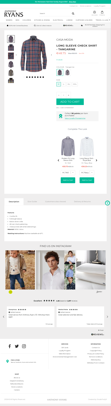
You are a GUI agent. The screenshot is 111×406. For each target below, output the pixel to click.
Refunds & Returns (16, 384)
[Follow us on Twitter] (18, 346)
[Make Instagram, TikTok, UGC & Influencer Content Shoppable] (99, 292)
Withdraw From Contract (95, 363)
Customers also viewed (55, 202)
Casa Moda (64, 39)
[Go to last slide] (58, 160)
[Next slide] (96, 160)
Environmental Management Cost (65, 357)
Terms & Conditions (95, 357)
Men (17, 20)
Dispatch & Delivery (17, 381)
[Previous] (16, 55)
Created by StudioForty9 (97, 399)
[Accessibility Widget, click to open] (107, 203)
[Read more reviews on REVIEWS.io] (97, 335)
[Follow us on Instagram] (25, 346)
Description (14, 202)
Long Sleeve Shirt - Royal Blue (87, 159)
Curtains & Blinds (84, 20)
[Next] (51, 55)
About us (17, 378)
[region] (55, 316)
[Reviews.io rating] (68, 25)
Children (27, 20)
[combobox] (54, 13)
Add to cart (70, 101)
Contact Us (73, 6)
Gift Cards (64, 347)
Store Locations (85, 6)
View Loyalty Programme (75, 118)
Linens (69, 20)
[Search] (73, 13)
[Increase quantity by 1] (68, 95)
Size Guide (32, 202)
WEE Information (65, 354)
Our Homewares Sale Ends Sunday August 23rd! (55, 2)
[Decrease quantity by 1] (58, 95)
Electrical (58, 20)
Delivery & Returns (82, 202)
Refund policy (96, 360)
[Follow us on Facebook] (11, 346)
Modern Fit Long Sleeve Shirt (68, 159)
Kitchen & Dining (42, 20)
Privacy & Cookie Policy (95, 354)
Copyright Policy (96, 350)
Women (9, 20)
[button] (55, 270)
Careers (17, 390)
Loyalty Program (99, 6)
